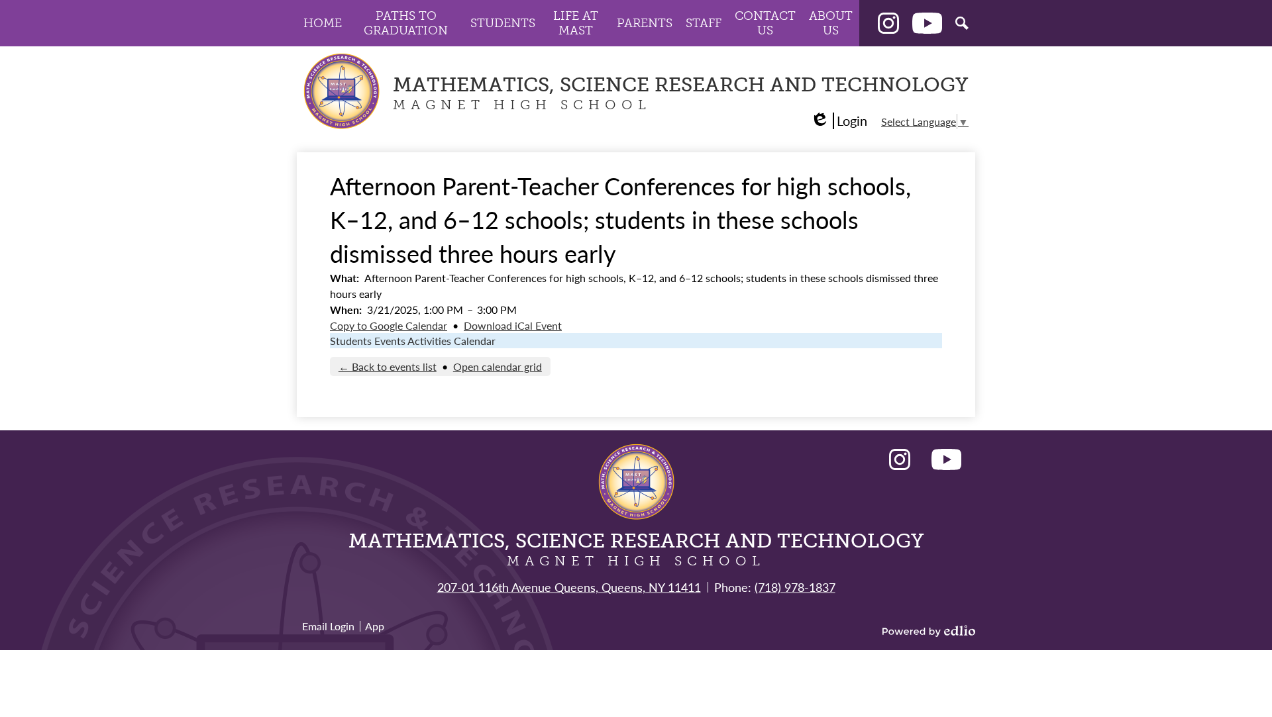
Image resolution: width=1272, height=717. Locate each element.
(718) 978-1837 (795, 587)
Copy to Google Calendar (388, 325)
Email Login (328, 626)
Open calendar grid (497, 366)
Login (838, 121)
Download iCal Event (513, 325)
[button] (322, 23)
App (374, 626)
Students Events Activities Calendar (413, 340)
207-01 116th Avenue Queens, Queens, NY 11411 (569, 587)
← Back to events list (388, 366)
